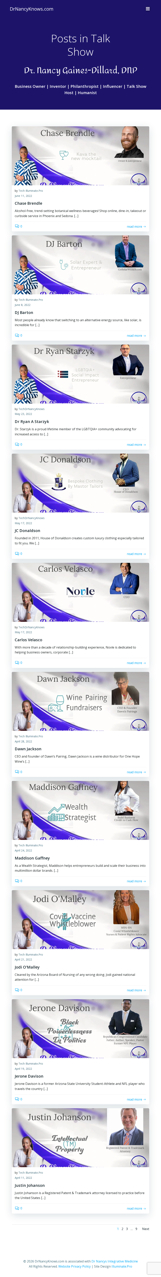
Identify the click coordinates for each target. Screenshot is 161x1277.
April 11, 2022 (23, 1178)
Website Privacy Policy (74, 1266)
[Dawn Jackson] (80, 701)
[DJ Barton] (80, 264)
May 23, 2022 (23, 414)
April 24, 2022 (23, 850)
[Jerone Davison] (80, 1028)
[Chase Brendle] (80, 155)
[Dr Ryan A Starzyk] (80, 374)
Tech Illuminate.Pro (30, 191)
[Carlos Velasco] (80, 592)
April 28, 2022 (23, 741)
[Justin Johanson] (80, 1137)
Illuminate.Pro (122, 1266)
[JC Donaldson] (80, 483)
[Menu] (148, 9)
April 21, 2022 (23, 959)
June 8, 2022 (22, 305)
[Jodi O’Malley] (80, 919)
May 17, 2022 (23, 523)
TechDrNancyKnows (31, 409)
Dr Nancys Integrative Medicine (114, 1261)
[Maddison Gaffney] (80, 810)
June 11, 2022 (23, 196)
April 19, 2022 (23, 1069)
